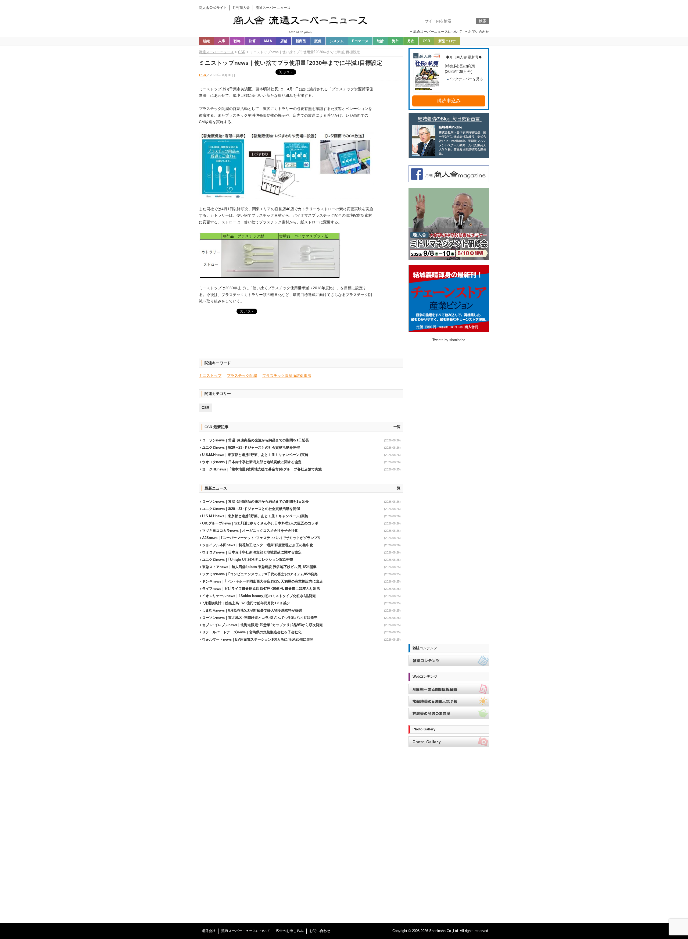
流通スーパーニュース (216, 52)
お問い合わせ (319, 931)
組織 (206, 41)
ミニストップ (210, 375)
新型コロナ (447, 41)
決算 (252, 41)
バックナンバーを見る (465, 79)
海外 (395, 41)
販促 (317, 41)
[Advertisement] (301, 339)
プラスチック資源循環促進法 (286, 375)
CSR (426, 41)
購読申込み (449, 100)
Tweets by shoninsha (448, 340)
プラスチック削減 (242, 375)
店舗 (283, 41)
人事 (221, 41)
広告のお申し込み (290, 931)
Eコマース (360, 41)
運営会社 (209, 931)
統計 (380, 41)
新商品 (301, 41)
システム (337, 41)
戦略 (237, 41)
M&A (268, 41)
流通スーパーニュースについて (245, 931)
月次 (410, 41)
